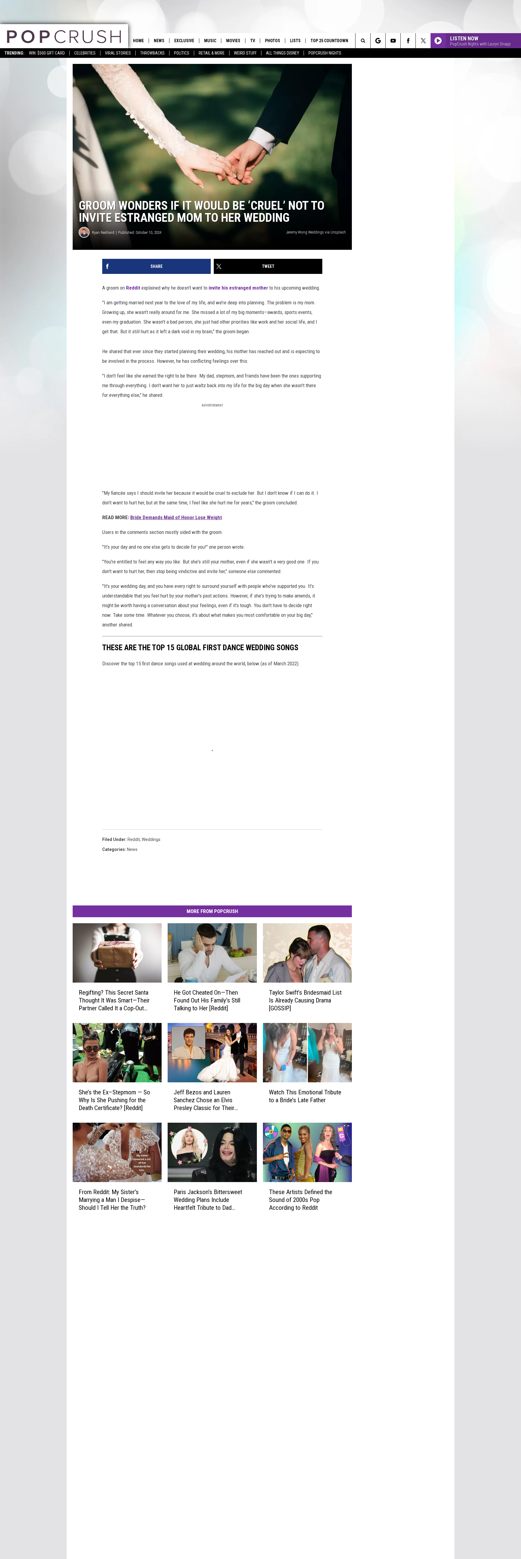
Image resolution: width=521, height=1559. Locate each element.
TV (252, 40)
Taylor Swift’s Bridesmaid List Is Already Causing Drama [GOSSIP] (305, 1000)
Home (138, 40)
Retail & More (212, 53)
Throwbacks (152, 53)
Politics (181, 53)
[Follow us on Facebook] (408, 40)
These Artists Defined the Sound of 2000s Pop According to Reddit (300, 1199)
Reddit (133, 288)
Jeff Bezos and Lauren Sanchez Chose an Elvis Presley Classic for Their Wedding (204, 1100)
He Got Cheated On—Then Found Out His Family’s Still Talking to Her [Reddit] (207, 1000)
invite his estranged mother (237, 288)
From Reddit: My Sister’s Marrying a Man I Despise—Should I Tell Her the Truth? (112, 1199)
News (159, 40)
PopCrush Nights (324, 53)
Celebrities (85, 53)
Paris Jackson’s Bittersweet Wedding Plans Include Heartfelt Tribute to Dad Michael (208, 1199)
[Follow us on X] (423, 40)
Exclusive (184, 40)
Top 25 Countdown (329, 40)
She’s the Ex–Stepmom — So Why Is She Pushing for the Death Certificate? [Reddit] (114, 1100)
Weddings (151, 839)
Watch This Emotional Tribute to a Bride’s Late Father (305, 1096)
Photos (272, 40)
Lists (295, 40)
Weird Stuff (245, 53)
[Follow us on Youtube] (393, 40)
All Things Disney (282, 53)
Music (210, 40)
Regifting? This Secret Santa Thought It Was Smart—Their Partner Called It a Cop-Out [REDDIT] (114, 1000)
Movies (233, 40)
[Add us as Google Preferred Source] (378, 40)
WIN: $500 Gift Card (47, 53)
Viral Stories (118, 53)
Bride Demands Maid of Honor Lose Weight (176, 517)
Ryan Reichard (103, 232)
